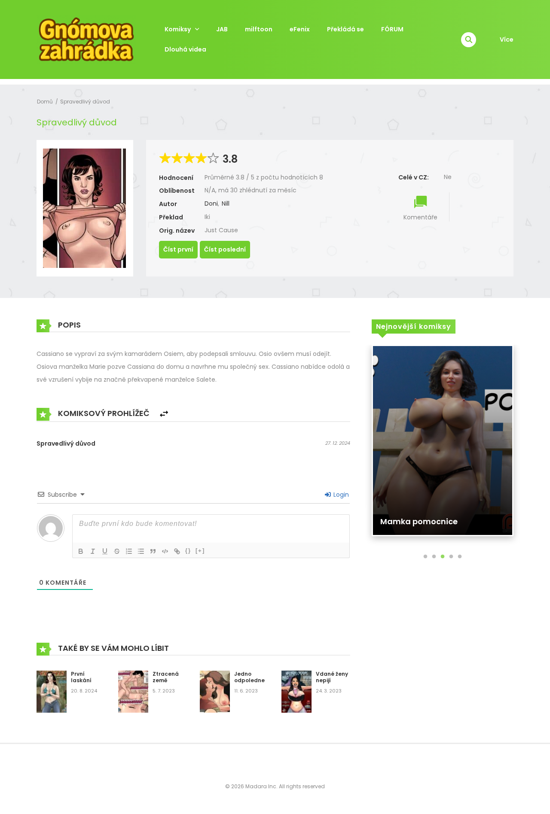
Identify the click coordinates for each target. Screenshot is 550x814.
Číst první (178, 249)
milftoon (258, 29)
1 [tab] (425, 557)
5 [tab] (459, 557)
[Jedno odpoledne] (215, 691)
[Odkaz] (177, 551)
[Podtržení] (105, 551)
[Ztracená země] (133, 691)
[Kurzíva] (93, 551)
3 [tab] (442, 557)
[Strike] (117, 551)
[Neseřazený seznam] (141, 551)
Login (340, 494)
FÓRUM (392, 29)
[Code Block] (165, 551)
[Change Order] (164, 414)
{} (188, 550)
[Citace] (153, 551)
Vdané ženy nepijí (332, 677)
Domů (45, 101)
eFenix (300, 29)
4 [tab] (451, 557)
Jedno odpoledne (249, 677)
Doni (211, 203)
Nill (225, 203)
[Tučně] (81, 551)
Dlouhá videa (185, 49)
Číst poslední (225, 249)
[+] (200, 550)
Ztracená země (166, 677)
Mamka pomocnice (419, 521)
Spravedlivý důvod (85, 101)
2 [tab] (434, 557)
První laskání (81, 677)
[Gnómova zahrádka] (86, 39)
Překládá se (345, 29)
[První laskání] (52, 691)
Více (506, 39)
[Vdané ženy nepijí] (296, 691)
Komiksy (178, 29)
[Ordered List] (129, 551)
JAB (222, 29)
